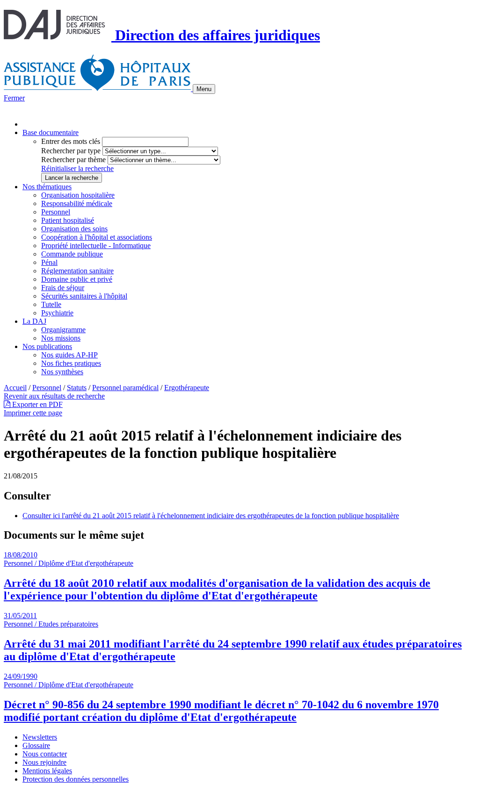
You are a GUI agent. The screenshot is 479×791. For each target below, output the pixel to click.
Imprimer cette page (33, 413)
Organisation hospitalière (78, 195)
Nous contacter (44, 754)
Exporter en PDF (36, 404)
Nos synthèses (62, 372)
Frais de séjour (62, 288)
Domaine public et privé (76, 279)
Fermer (14, 98)
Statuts (77, 388)
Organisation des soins (74, 229)
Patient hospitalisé (67, 220)
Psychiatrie (57, 313)
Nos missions (60, 338)
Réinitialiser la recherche (77, 168)
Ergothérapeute (186, 388)
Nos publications (47, 346)
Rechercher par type (71, 151)
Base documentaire (50, 132)
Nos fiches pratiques (71, 363)
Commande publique (72, 254)
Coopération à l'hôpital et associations (96, 237)
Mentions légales (47, 771)
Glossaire (36, 745)
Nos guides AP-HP (69, 355)
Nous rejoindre (44, 762)
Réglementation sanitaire (77, 271)
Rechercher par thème (73, 160)
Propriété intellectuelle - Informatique (96, 245)
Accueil (15, 388)
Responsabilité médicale (76, 203)
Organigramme (63, 330)
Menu (203, 89)
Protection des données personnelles (75, 779)
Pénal (49, 262)
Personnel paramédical (125, 388)
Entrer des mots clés (70, 141)
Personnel (55, 212)
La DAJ (34, 321)
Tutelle (51, 304)
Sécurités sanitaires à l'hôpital (84, 296)
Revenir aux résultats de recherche (54, 396)
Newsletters (39, 737)
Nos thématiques (47, 187)
